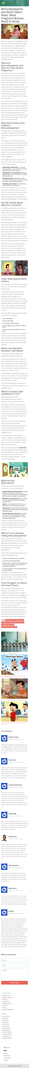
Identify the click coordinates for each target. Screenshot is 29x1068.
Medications (6, 995)
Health (4, 999)
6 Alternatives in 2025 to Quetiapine (9, 653)
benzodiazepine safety (7, 624)
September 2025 (7, 1038)
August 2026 (6, 1016)
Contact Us (6, 1060)
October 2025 (6, 1036)
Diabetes (5, 1005)
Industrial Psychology (7, 1009)
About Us (6, 1053)
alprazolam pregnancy (17, 622)
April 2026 (5, 1024)
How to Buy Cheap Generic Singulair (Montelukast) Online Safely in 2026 (13, 723)
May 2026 (5, 1022)
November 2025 (6, 1034)
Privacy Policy (7, 1055)
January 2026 (6, 1030)
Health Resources (7, 1003)
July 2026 (5, 1018)
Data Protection (7, 1057)
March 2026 (5, 1026)
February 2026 (6, 1028)
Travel (4, 1007)
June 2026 (5, 1020)
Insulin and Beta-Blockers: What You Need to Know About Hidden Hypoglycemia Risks (13, 677)
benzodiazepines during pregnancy (14, 620)
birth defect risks (6, 622)
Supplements (6, 1001)
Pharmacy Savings (7, 997)
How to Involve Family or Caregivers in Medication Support (13, 700)
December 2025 (6, 1032)
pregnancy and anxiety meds (9, 627)
